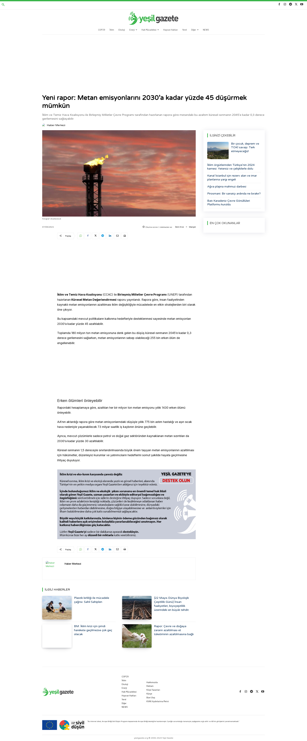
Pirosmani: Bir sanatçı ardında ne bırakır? (234, 193)
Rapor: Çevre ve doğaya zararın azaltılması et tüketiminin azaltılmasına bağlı (174, 630)
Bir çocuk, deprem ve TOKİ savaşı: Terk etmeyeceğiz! (245, 147)
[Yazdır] (124, 236)
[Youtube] (302, 4)
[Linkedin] (110, 236)
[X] (296, 4)
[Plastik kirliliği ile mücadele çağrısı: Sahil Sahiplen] (57, 607)
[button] (3, 5)
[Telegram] (290, 4)
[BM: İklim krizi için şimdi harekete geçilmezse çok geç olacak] (57, 636)
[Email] (117, 236)
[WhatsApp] (80, 236)
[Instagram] (285, 4)
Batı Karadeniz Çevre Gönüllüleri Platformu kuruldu (228, 202)
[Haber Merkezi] (44, 125)
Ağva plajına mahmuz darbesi (226, 186)
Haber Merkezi (56, 125)
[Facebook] (279, 4)
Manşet (192, 227)
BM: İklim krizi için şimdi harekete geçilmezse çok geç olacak (93, 630)
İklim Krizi (179, 227)
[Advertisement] (153, 58)
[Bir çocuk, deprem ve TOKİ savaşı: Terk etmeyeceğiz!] (218, 150)
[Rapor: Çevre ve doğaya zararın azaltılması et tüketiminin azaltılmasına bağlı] (137, 636)
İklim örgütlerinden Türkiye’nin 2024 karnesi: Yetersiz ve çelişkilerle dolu (231, 166)
